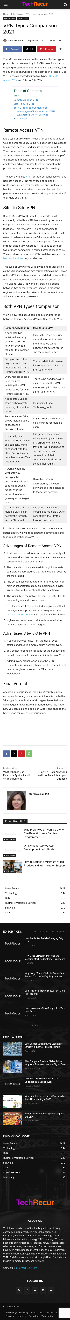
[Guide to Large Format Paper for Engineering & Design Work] (12, 1083)
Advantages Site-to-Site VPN (32, 114)
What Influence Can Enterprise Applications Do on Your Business (17, 775)
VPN (28, 176)
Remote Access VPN (26, 99)
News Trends (23, 18)
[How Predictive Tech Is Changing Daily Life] (12, 943)
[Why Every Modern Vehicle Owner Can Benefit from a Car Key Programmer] (12, 834)
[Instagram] (43, 1290)
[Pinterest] (21, 753)
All (34, 931)
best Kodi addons (13, 258)
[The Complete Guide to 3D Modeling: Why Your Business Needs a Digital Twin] (12, 1066)
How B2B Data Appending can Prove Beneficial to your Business (52, 775)
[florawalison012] (5, 40)
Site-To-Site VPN (24, 103)
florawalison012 (17, 40)
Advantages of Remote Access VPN (36, 111)
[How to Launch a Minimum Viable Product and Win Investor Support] (12, 866)
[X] (14, 753)
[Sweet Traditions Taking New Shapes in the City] (12, 1118)
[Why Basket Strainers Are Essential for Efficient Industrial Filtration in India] (12, 1049)
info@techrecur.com (26, 1267)
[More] (60, 49)
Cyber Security (17, 14)
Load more (34, 1025)
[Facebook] (6, 753)
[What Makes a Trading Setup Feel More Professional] (12, 996)
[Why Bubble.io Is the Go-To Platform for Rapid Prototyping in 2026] (12, 1101)
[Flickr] (35, 1290)
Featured (44, 931)
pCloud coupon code (19, 614)
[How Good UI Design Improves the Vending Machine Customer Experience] (12, 961)
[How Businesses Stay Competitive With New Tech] (12, 1013)
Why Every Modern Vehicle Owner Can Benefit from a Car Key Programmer (44, 833)
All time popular (59, 931)
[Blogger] (19, 1290)
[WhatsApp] (29, 753)
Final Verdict (21, 118)
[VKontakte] (51, 1290)
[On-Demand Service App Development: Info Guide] (12, 850)
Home (6, 14)
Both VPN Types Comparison (31, 107)
